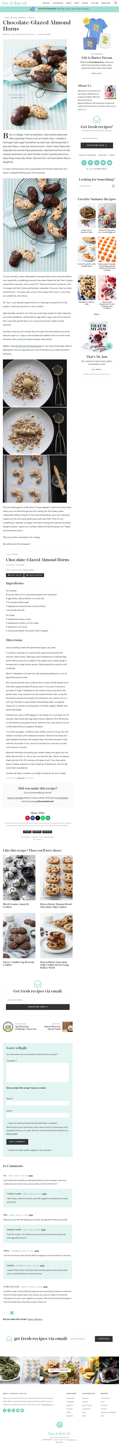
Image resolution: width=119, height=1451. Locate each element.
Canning (104, 1409)
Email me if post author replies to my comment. (30, 1150)
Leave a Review (35, 575)
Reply (30, 1175)
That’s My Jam (87, 1405)
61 (37, 839)
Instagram (70, 1402)
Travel (85, 3)
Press (84, 1416)
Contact (85, 1402)
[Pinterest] (90, 163)
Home (7, 18)
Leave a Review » (35, 1319)
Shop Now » (97, 73)
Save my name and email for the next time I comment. (37, 1128)
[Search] (116, 3)
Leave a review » (29, 570)
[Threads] (103, 163)
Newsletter (70, 1398)
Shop (77, 3)
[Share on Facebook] (32, 818)
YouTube (69, 1409)
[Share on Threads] (37, 818)
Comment (11, 1061)
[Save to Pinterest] (27, 818)
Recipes (46, 3)
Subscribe (106, 3)
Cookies (31, 18)
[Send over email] (48, 818)
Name (9, 1099)
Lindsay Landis (44, 34)
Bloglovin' (103, 155)
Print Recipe (16, 575)
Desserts (22, 18)
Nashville (104, 1405)
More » (89, 314)
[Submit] (112, 186)
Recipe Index (105, 1398)
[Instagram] (97, 163)
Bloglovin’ (70, 1416)
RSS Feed (92, 155)
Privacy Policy (59, 1442)
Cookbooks (58, 3)
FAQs (83, 1412)
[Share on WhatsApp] (43, 818)
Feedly (112, 155)
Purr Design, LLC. (72, 1440)
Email (9, 1111)
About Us (85, 1398)
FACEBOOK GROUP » (98, 169)
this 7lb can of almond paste (28, 346)
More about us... (48, 1405)
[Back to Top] (59, 1425)
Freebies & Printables (108, 1412)
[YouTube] (109, 163)
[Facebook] (84, 163)
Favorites (47, 831)
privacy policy (12, 1134)
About (69, 3)
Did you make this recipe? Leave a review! (26, 1088)
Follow (94, 3)
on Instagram (62, 798)
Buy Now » (97, 369)
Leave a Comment (15, 798)
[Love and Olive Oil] (14, 3)
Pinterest (69, 1405)
